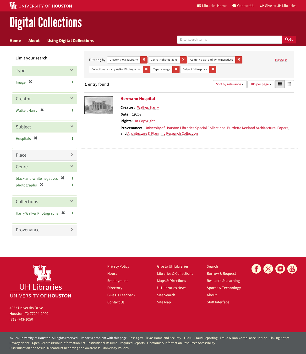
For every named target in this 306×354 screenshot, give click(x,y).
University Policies (116, 348)
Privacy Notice (20, 343)
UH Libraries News (171, 288)
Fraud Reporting (206, 338)
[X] (268, 269)
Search (212, 266)
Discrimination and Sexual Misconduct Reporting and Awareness (55, 348)
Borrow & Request (221, 273)
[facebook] (256, 269)
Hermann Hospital (137, 99)
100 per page (260, 84)
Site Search (166, 295)
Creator (23, 98)
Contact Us (116, 302)
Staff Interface (218, 302)
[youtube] (292, 269)
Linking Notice (279, 338)
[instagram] (280, 269)
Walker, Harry (148, 107)
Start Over (281, 60)
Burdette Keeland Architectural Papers (257, 128)
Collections (27, 201)
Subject (23, 127)
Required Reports (132, 343)
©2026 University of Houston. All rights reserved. (44, 338)
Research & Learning (223, 280)
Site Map (164, 302)
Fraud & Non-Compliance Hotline (243, 338)
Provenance (27, 230)
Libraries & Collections (175, 273)
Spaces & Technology (224, 288)
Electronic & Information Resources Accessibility (181, 343)
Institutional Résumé (102, 343)
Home (15, 40)
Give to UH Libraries (173, 266)
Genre (22, 167)
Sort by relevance (229, 84)
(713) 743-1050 (21, 319)
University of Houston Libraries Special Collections (185, 128)
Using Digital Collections (70, 40)
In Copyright (145, 121)
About (34, 40)
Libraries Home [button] (214, 5)
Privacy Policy (118, 266)
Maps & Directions (171, 280)
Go (291, 39)
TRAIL (188, 338)
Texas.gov (136, 338)
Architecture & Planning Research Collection (162, 133)
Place (21, 155)
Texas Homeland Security (163, 338)
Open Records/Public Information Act (58, 343)
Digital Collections (46, 22)
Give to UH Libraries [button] (280, 5)
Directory (114, 288)
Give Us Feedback (121, 295)
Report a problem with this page (104, 338)
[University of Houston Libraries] (41, 281)
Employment (117, 280)
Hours (112, 273)
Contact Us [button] (245, 5)
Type (20, 70)
